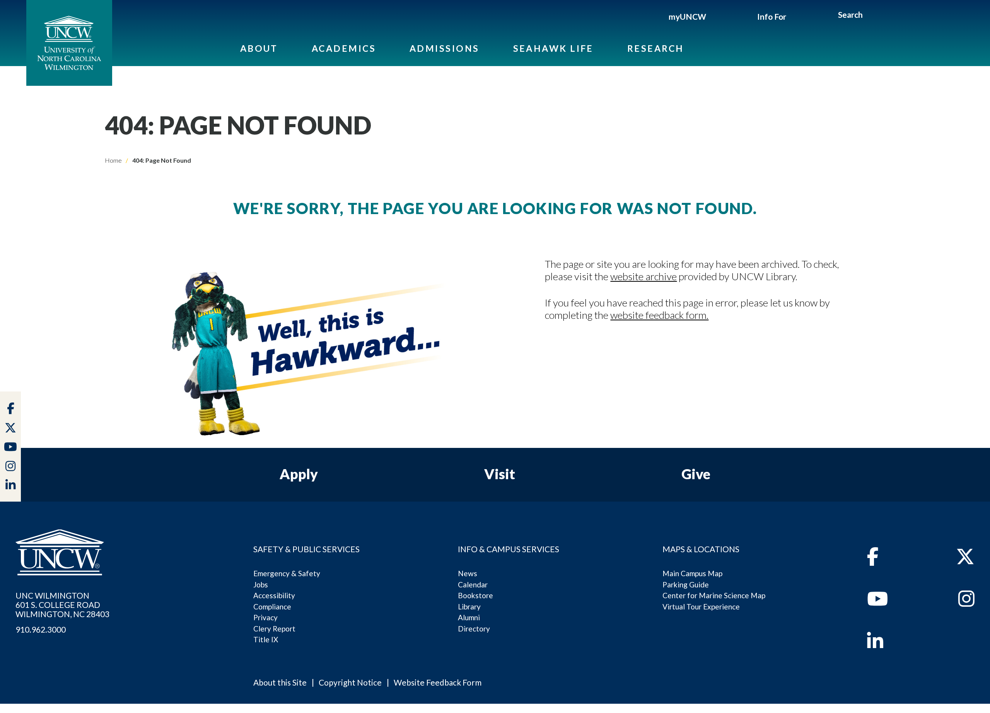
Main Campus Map (692, 573)
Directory (474, 628)
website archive (643, 276)
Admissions (445, 48)
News (467, 573)
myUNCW (687, 16)
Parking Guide (685, 584)
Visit (499, 473)
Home (113, 160)
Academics (344, 48)
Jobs (260, 584)
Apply (299, 473)
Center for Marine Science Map (713, 595)
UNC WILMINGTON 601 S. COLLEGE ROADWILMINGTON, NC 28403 (62, 605)
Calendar (473, 584)
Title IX (265, 639)
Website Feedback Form (437, 682)
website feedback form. (659, 315)
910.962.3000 (40, 629)
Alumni (469, 617)
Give (695, 473)
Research (655, 48)
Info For (771, 16)
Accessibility (274, 595)
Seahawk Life (553, 48)
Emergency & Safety (286, 573)
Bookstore (475, 595)
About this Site (280, 682)
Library (469, 606)
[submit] (871, 16)
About (259, 48)
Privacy (265, 617)
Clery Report (274, 628)
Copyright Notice (350, 682)
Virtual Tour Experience (701, 606)
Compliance (272, 606)
